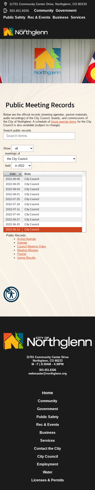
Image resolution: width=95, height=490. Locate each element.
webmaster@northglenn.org (47, 373)
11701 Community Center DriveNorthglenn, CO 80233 (47, 358)
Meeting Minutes (27, 250)
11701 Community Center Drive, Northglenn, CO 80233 (48, 4)
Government (66, 10)
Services (78, 17)
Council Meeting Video (31, 246)
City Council (47, 456)
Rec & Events (39, 17)
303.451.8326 (19, 10)
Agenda (22, 242)
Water (47, 472)
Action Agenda (26, 239)
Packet (21, 254)
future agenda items (63, 121)
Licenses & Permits (47, 480)
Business (60, 17)
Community (43, 10)
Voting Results (26, 257)
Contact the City (47, 448)
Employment (47, 464)
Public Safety (14, 17)
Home (47, 393)
